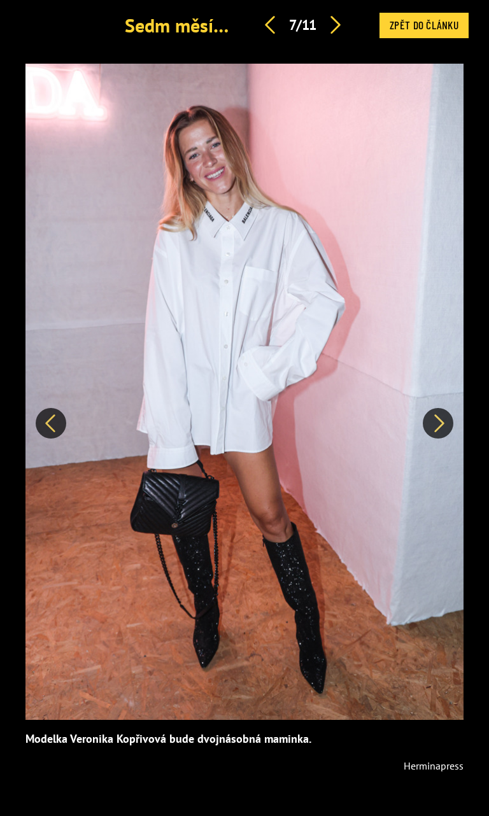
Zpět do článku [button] (424, 25)
